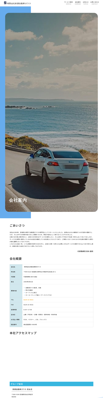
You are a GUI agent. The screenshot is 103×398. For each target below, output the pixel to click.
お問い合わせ (94, 3)
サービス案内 (68, 3)
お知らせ (86, 3)
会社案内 (78, 3)
